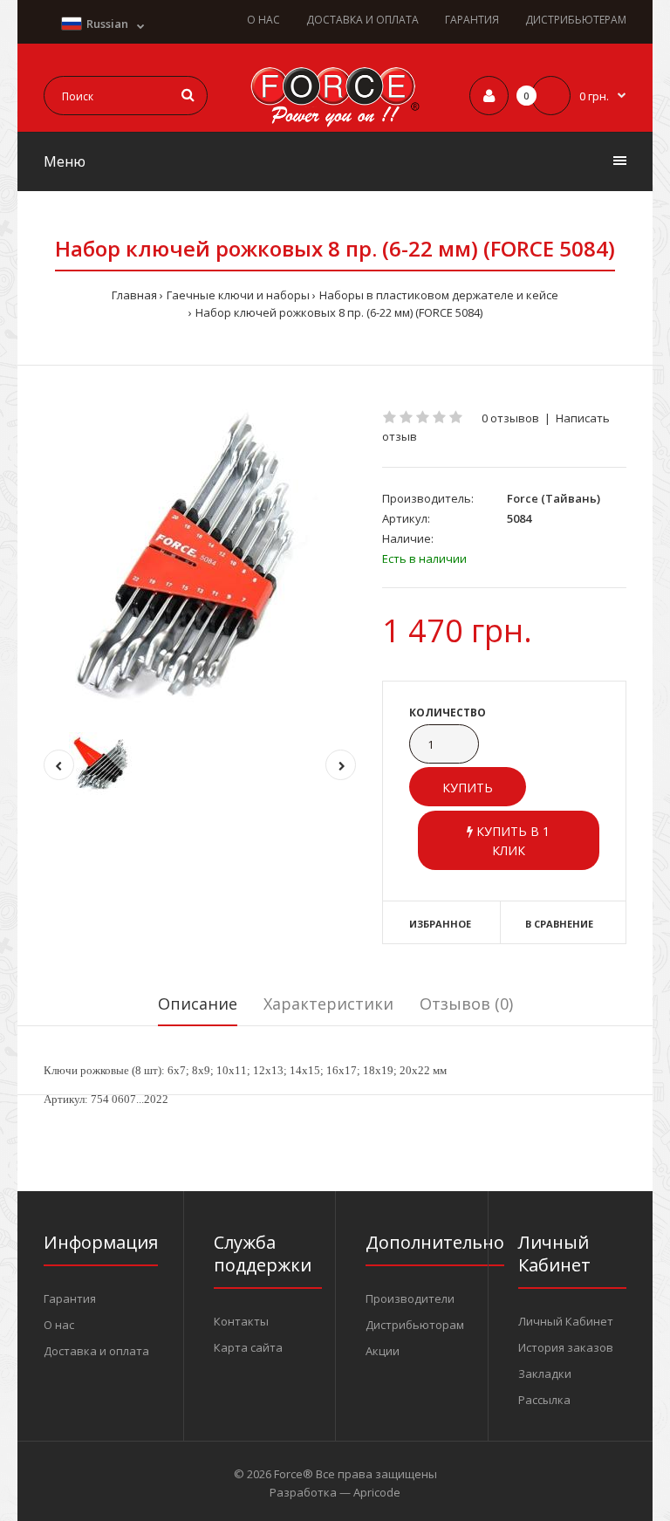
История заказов (565, 1347)
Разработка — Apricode (335, 1492)
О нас (59, 1325)
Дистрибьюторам (415, 1325)
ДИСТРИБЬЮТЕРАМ (575, 19)
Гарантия (70, 1298)
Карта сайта (248, 1347)
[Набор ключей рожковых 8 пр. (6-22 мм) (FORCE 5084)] (200, 562)
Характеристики (328, 1003)
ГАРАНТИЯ (472, 19)
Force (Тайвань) (553, 498)
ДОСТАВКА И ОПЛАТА (362, 19)
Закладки (544, 1373)
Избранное (440, 923)
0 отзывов (510, 418)
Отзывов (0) (466, 1003)
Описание (197, 1003)
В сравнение (559, 923)
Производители (410, 1298)
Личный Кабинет (565, 1321)
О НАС (263, 19)
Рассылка (544, 1400)
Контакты (241, 1321)
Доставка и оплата (96, 1351)
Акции (383, 1351)
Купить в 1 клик (511, 841)
